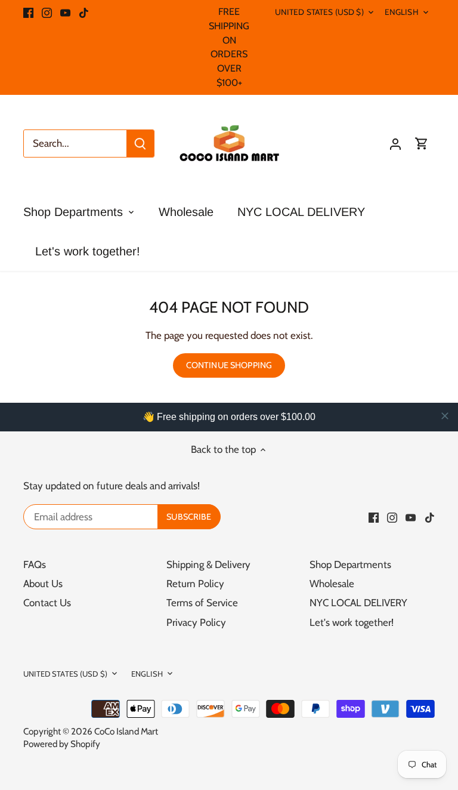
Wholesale (332, 584)
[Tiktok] (84, 12)
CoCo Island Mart (126, 731)
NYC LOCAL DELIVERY (358, 603)
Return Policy (195, 584)
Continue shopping (229, 365)
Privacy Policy (196, 622)
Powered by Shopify (61, 743)
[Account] (395, 143)
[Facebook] (28, 12)
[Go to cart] (421, 143)
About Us (43, 584)
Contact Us (47, 603)
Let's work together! (352, 622)
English (402, 12)
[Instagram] (47, 12)
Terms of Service (202, 603)
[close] (445, 416)
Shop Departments (350, 564)
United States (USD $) (319, 12)
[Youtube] (65, 12)
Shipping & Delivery (208, 564)
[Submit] (140, 143)
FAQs (34, 564)
